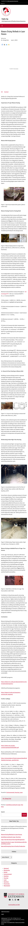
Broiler (5, 872)
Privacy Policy (4, 922)
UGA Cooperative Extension (12, 1)
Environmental (10, 792)
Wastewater (7, 885)
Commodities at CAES (14, 904)
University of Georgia (7, 919)
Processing (7, 883)
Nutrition (6, 882)
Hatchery (6, 876)
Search (3, 812)
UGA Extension (4, 918)
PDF (2, 91)
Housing (17, 792)
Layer (21, 792)
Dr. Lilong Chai (7, 798)
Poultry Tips (5, 19)
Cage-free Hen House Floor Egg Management (13, 839)
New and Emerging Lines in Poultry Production (13, 846)
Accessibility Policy (11, 922)
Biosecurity (7, 870)
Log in (2, 914)
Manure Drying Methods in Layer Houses (11, 834)
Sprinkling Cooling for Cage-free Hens (11, 837)
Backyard (6, 868)
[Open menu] (2, 26)
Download (6, 91)
